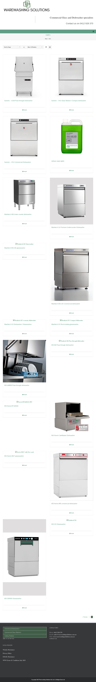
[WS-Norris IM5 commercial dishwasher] (71, 476)
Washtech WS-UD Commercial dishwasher (65, 304)
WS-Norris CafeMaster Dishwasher (63, 435)
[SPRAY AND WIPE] (71, 137)
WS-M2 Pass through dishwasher (62, 345)
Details (25, 110)
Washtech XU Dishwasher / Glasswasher (18, 324)
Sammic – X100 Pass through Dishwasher (18, 100)
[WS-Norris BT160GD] (24, 402)
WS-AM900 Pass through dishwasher (16, 385)
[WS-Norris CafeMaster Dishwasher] (71, 417)
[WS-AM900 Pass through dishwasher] (24, 361)
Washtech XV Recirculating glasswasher (64, 324)
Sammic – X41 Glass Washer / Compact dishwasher (68, 100)
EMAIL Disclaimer (9, 657)
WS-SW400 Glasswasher (12, 598)
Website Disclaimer (9, 650)
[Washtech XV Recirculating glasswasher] (71, 320)
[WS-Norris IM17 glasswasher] (24, 452)
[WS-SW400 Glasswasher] (24, 557)
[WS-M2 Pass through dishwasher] (71, 341)
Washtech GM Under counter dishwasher (18, 214)
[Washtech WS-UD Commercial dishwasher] (71, 272)
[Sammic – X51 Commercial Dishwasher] (24, 137)
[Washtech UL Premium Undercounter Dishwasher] (71, 201)
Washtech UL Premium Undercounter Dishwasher (67, 227)
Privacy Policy (7, 653)
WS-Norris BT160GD (11, 406)
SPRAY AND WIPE (57, 161)
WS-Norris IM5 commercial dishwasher (64, 503)
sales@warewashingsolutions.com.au (65, 634)
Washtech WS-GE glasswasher (14, 248)
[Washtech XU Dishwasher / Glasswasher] (24, 320)
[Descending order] (24, 47)
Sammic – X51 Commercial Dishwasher (17, 162)
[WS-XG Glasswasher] (71, 520)
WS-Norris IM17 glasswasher (14, 456)
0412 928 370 (58, 632)
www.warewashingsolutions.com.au (64, 637)
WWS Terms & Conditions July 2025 (14, 660)
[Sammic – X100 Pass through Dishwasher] (24, 76)
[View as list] (50, 47)
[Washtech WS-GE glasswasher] (24, 244)
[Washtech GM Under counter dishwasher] (24, 194)
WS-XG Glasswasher (58, 524)
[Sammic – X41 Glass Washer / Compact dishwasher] (71, 76)
